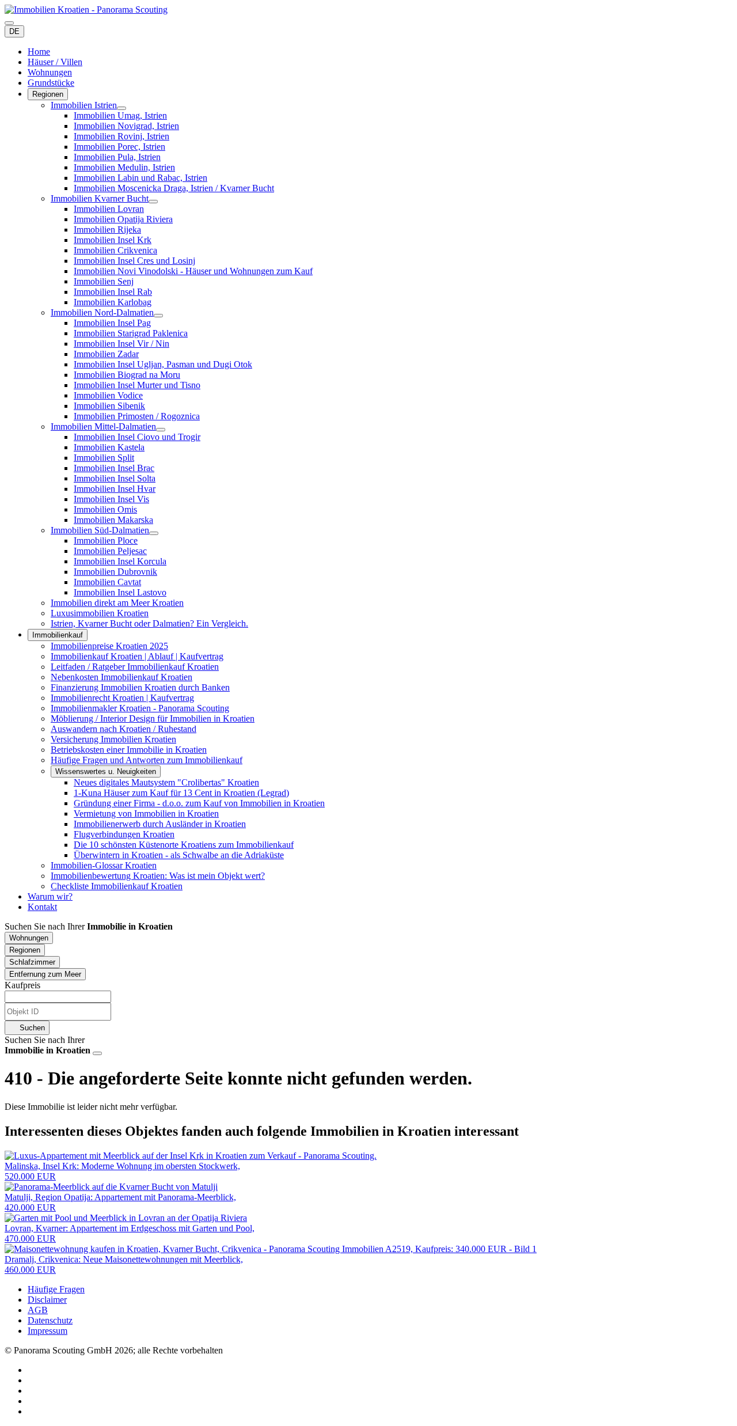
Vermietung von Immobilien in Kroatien (146, 813)
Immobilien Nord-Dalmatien (102, 312)
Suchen (31, 1027)
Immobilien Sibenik (109, 406)
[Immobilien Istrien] (121, 108)
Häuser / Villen (55, 62)
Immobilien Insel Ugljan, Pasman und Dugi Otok (163, 364)
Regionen (47, 94)
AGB (38, 1310)
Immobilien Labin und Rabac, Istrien (140, 178)
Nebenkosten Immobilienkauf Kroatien (121, 677)
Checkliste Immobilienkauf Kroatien (117, 886)
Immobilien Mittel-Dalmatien (103, 426)
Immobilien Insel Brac (114, 468)
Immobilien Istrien (84, 105)
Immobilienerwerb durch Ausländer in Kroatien (160, 824)
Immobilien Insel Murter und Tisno (137, 385)
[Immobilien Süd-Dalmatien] (153, 533)
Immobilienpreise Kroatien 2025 (109, 646)
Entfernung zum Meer (45, 974)
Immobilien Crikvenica (115, 250)
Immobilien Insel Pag (112, 323)
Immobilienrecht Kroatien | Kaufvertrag (122, 698)
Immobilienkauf (57, 635)
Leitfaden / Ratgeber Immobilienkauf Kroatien (135, 667)
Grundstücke (51, 83)
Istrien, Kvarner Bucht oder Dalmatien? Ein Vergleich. (149, 623)
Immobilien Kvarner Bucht (100, 198)
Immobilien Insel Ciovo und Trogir (137, 437)
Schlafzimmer (32, 962)
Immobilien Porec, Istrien (119, 146)
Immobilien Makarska (113, 520)
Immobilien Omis (105, 509)
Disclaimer (47, 1299)
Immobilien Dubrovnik (115, 572)
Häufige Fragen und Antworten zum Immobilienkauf (146, 760)
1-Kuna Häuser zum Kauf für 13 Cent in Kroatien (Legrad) (181, 793)
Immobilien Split (104, 457)
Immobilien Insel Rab (113, 292)
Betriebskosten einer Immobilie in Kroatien (129, 749)
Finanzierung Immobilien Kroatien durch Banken (140, 687)
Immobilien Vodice (108, 395)
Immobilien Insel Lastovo (120, 592)
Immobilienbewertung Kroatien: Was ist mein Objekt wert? (158, 876)
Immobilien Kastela (109, 447)
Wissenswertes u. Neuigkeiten (105, 771)
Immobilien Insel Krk (112, 240)
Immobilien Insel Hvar (114, 489)
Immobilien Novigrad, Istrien (126, 126)
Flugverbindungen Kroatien (124, 834)
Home (39, 51)
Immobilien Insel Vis (111, 499)
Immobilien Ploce (106, 540)
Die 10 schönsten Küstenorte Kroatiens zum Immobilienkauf (184, 844)
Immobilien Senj (104, 281)
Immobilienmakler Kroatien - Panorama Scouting (140, 708)
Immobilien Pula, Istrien (117, 157)
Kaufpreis (22, 985)
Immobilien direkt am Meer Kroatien (117, 603)
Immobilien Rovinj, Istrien (121, 136)
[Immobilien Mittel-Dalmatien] (160, 429)
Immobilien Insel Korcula (120, 561)
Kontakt (42, 907)
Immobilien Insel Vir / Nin (121, 343)
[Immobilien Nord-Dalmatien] (158, 315)
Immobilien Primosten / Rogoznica (137, 416)
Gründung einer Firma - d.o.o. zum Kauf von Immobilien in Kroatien (199, 803)
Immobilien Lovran (109, 209)
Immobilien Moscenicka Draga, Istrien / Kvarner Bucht (174, 188)
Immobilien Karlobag (112, 302)
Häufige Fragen (56, 1289)
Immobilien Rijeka (107, 229)
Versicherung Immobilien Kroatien (113, 739)
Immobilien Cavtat (107, 582)
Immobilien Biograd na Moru (127, 375)
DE (14, 31)
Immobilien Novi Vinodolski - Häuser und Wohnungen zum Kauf (193, 271)
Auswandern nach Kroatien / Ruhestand (123, 729)
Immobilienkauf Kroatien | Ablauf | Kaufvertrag (137, 656)
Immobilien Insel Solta (114, 478)
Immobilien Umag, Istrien (120, 115)
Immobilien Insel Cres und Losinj (134, 261)
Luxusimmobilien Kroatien (100, 613)
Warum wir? (50, 896)
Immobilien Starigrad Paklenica (131, 333)
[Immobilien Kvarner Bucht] (153, 201)
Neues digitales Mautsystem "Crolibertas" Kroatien (166, 782)
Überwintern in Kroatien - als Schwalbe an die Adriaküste (179, 855)
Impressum (47, 1331)
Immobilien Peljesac (110, 551)
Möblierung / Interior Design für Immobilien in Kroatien (152, 718)
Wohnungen (50, 72)
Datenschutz (50, 1320)
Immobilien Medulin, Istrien (124, 167)
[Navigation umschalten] (9, 23)
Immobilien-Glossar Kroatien (104, 865)
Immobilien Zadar (106, 354)
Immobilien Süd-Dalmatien (100, 530)
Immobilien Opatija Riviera (123, 219)
